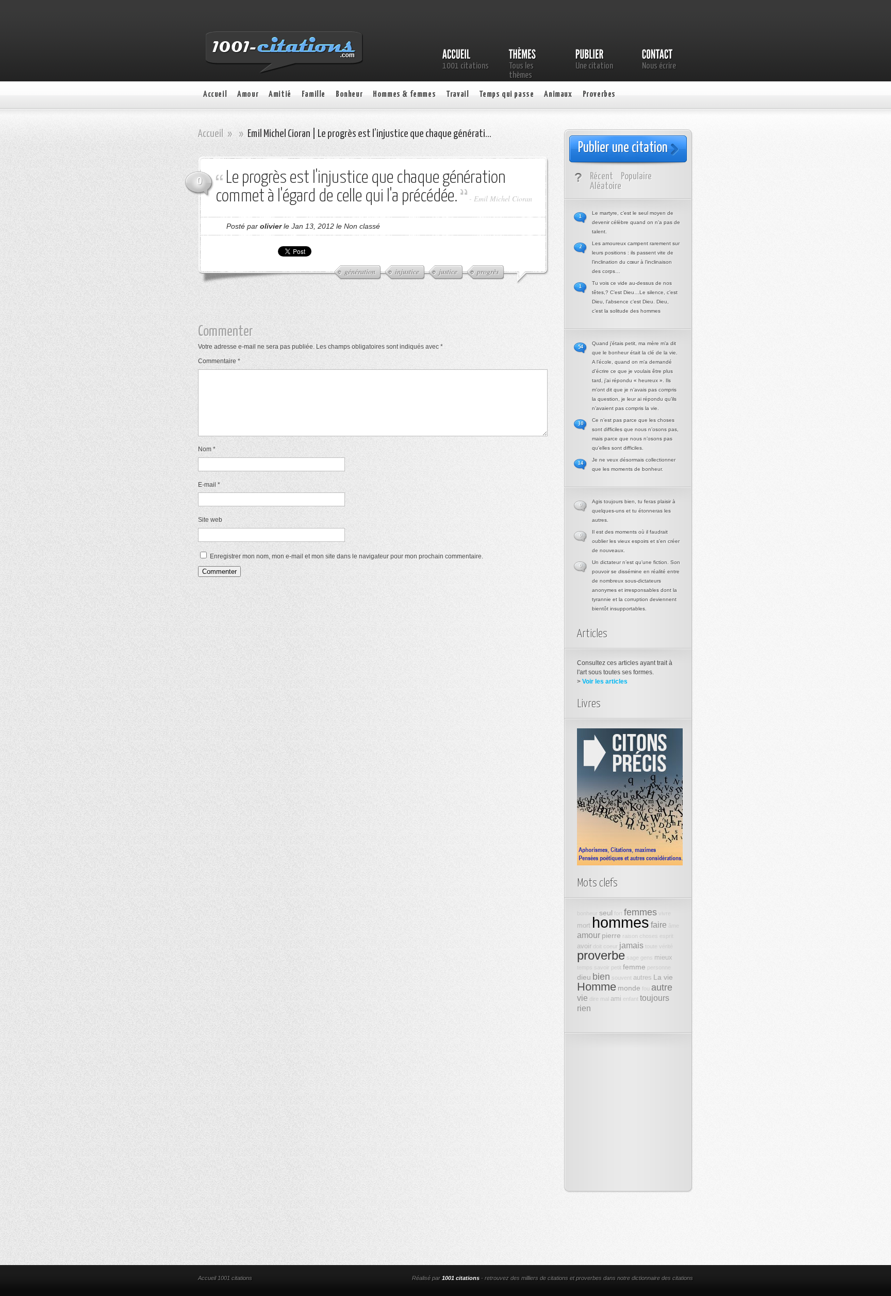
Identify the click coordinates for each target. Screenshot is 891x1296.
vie (582, 997)
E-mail (209, 484)
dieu (584, 977)
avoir (584, 946)
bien (601, 976)
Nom (207, 449)
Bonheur (349, 94)
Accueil (215, 94)
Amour (247, 94)
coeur (610, 946)
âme (673, 926)
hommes (620, 922)
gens (646, 957)
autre (661, 987)
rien (584, 1008)
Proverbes (599, 94)
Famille (313, 94)
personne (659, 967)
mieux (663, 957)
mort (583, 925)
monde (629, 988)
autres (642, 977)
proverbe (601, 955)
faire (659, 924)
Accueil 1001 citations (225, 1278)
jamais (631, 945)
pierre (611, 935)
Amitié (280, 94)
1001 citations (461, 1278)
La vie (663, 977)
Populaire (636, 176)
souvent (622, 978)
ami (615, 998)
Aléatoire (605, 186)
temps (584, 967)
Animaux (558, 94)
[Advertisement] (381, 308)
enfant (630, 999)
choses (648, 936)
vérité (666, 946)
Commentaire (219, 361)
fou (646, 988)
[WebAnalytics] (336, 1279)
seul (606, 913)
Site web (210, 519)
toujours (654, 997)
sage (632, 957)
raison (630, 936)
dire (594, 999)
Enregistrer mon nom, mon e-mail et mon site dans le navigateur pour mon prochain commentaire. (346, 556)
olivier (271, 226)
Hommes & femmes (404, 94)
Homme (596, 986)
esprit (666, 936)
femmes (640, 912)
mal (604, 999)
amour (588, 935)
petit (616, 967)
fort (618, 913)
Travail (457, 94)
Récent (601, 176)
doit (597, 946)
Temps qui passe (506, 94)
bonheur (587, 913)
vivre (664, 913)
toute (651, 946)
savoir (601, 967)
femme (634, 967)
